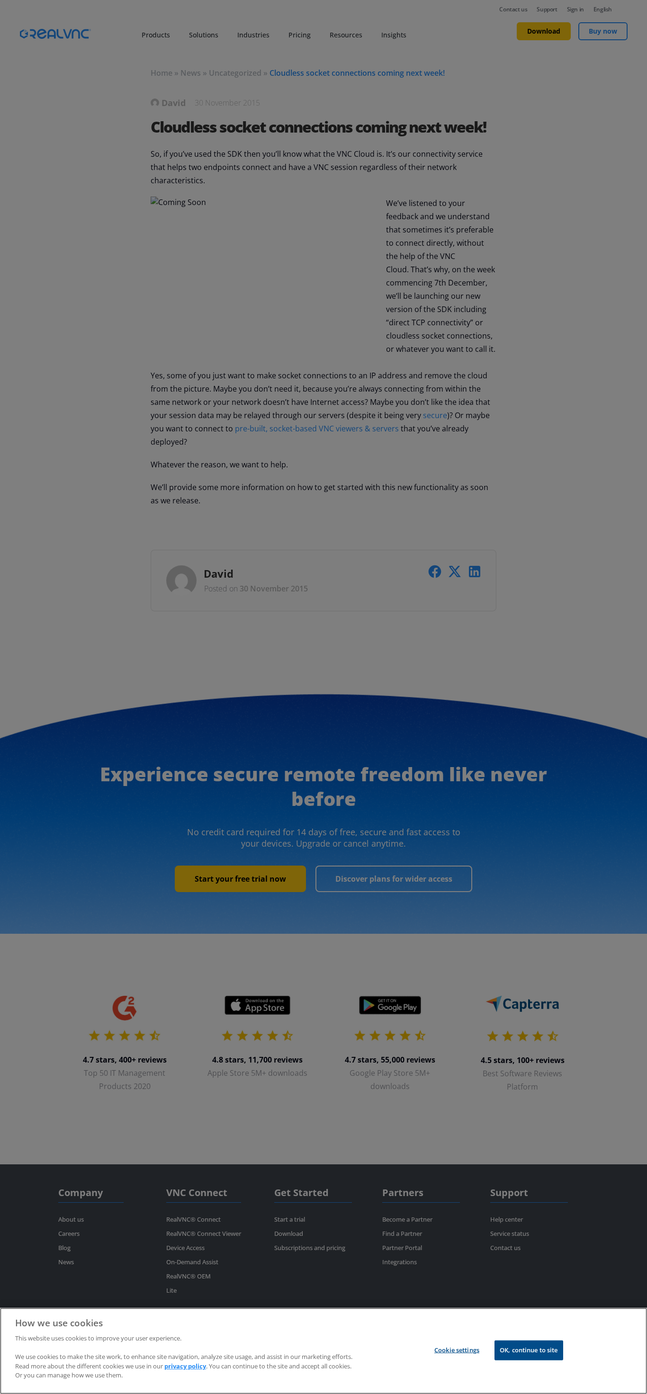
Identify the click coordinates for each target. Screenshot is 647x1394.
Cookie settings (456, 1350)
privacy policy (185, 1365)
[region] (323, 1351)
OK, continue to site (529, 1350)
